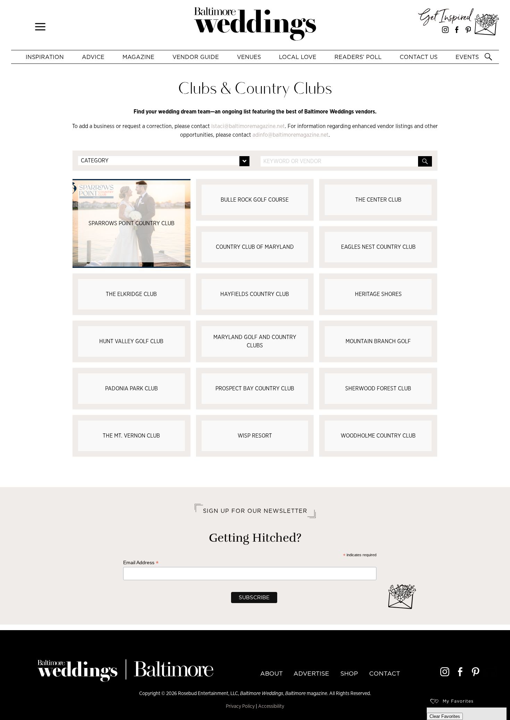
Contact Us (418, 57)
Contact (384, 673)
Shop (349, 673)
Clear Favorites (445, 716)
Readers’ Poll (358, 57)
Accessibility (271, 706)
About (271, 673)
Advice (93, 57)
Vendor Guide (195, 57)
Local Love (297, 57)
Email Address (141, 562)
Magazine (138, 57)
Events (467, 57)
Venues (249, 57)
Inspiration (45, 57)
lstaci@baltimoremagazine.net (248, 126)
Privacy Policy (240, 706)
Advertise (311, 673)
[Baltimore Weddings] (255, 25)
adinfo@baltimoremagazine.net (291, 134)
